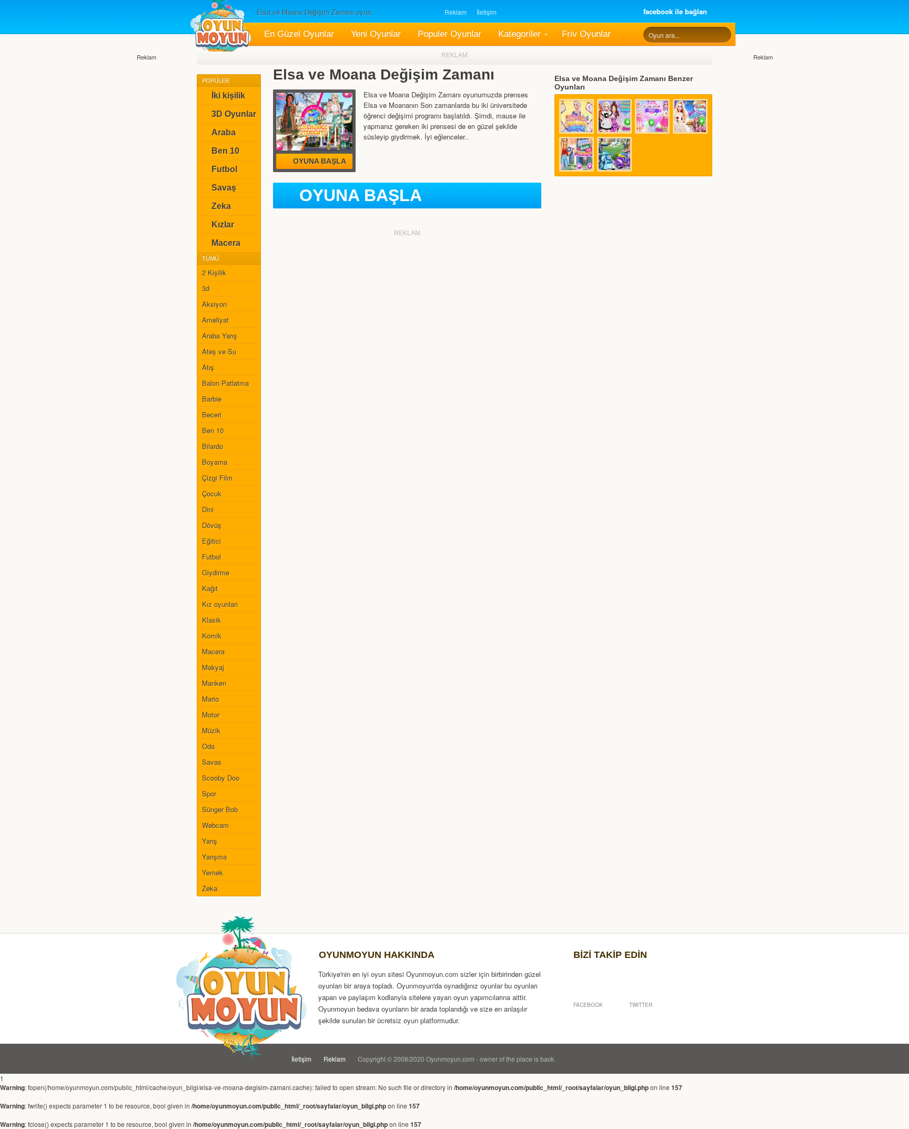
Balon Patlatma (225, 383)
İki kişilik (228, 95)
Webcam (215, 825)
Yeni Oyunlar (376, 34)
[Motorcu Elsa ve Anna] (614, 154)
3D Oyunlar (233, 113)
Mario (210, 699)
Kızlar (222, 224)
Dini (208, 509)
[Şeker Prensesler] (652, 116)
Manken (214, 683)
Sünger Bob (220, 809)
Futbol (224, 169)
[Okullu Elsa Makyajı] (576, 154)
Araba (223, 132)
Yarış (209, 841)
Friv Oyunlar (586, 34)
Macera (225, 242)
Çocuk (211, 493)
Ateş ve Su (219, 351)
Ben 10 (225, 150)
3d (205, 288)
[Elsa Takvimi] (576, 116)
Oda (208, 746)
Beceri (211, 414)
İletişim (487, 11)
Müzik (211, 730)
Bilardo (212, 446)
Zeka (221, 206)
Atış (208, 367)
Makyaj (213, 667)
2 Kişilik (214, 272)
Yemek (212, 872)
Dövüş (211, 525)
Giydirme (215, 572)
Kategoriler (519, 34)
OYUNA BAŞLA (360, 195)
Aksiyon (214, 304)
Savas (211, 762)
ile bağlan (675, 11)
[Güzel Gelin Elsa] (690, 116)
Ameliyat (215, 320)
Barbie (211, 399)
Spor (209, 793)
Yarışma (214, 857)
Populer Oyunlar (449, 34)
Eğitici (211, 541)
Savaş (223, 187)
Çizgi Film (217, 478)
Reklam (456, 11)
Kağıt (210, 588)
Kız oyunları (220, 604)
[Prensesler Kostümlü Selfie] (614, 116)
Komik (211, 636)
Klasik (211, 620)
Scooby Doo (220, 778)
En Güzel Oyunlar (299, 34)
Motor (210, 715)
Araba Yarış (219, 336)
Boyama (214, 462)
